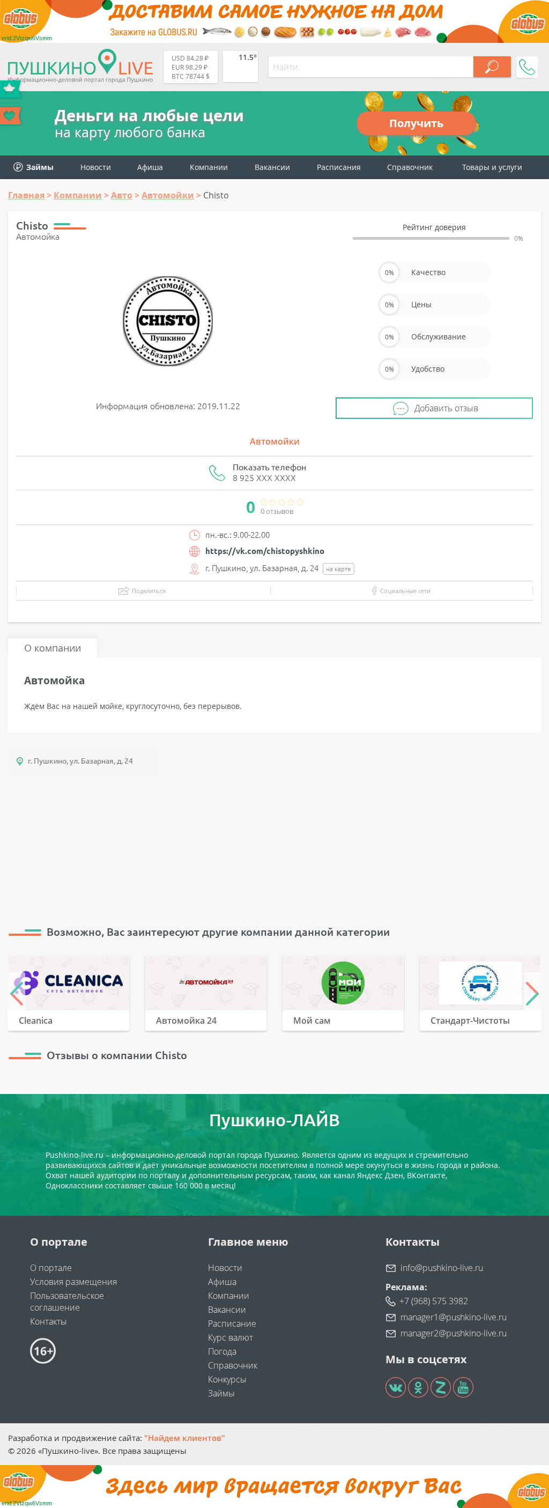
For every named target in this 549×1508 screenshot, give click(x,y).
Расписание (232, 1323)
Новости (95, 167)
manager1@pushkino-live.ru (453, 1317)
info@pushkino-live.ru (441, 1268)
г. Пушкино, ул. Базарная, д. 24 (80, 761)
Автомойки (275, 441)
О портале (51, 1268)
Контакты (48, 1321)
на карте (338, 568)
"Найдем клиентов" (184, 1437)
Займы (221, 1393)
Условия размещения (73, 1282)
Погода (222, 1351)
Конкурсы (227, 1379)
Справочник (410, 167)
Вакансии (272, 167)
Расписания (339, 167)
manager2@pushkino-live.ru (453, 1333)
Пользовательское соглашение (67, 1301)
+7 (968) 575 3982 (433, 1301)
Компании (209, 167)
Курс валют (230, 1337)
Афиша (150, 167)
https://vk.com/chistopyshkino (264, 551)
